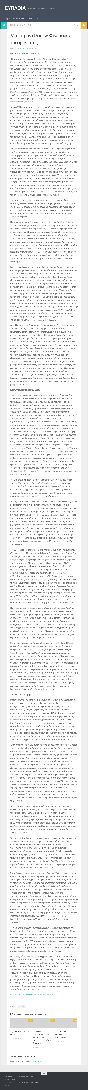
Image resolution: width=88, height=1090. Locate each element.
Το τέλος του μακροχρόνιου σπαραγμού (61, 1034)
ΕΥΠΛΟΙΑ (15, 8)
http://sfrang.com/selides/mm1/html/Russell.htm (31, 994)
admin (22, 49)
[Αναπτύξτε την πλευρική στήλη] (4, 25)
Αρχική (7, 19)
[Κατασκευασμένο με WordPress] (19, 1082)
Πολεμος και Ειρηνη (20, 25)
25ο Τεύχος (21, 1006)
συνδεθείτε (37, 1061)
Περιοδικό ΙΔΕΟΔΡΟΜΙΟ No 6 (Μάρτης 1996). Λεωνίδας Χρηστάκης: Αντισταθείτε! (42, 1037)
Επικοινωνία (33, 19)
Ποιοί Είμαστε (19, 19)
